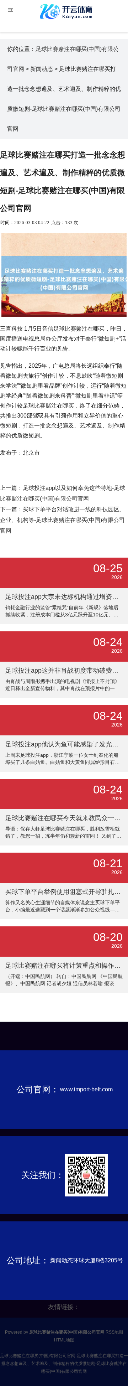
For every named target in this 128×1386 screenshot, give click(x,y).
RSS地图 (114, 1332)
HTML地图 (64, 1340)
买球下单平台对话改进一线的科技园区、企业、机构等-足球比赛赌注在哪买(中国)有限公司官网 (62, 520)
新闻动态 (41, 69)
